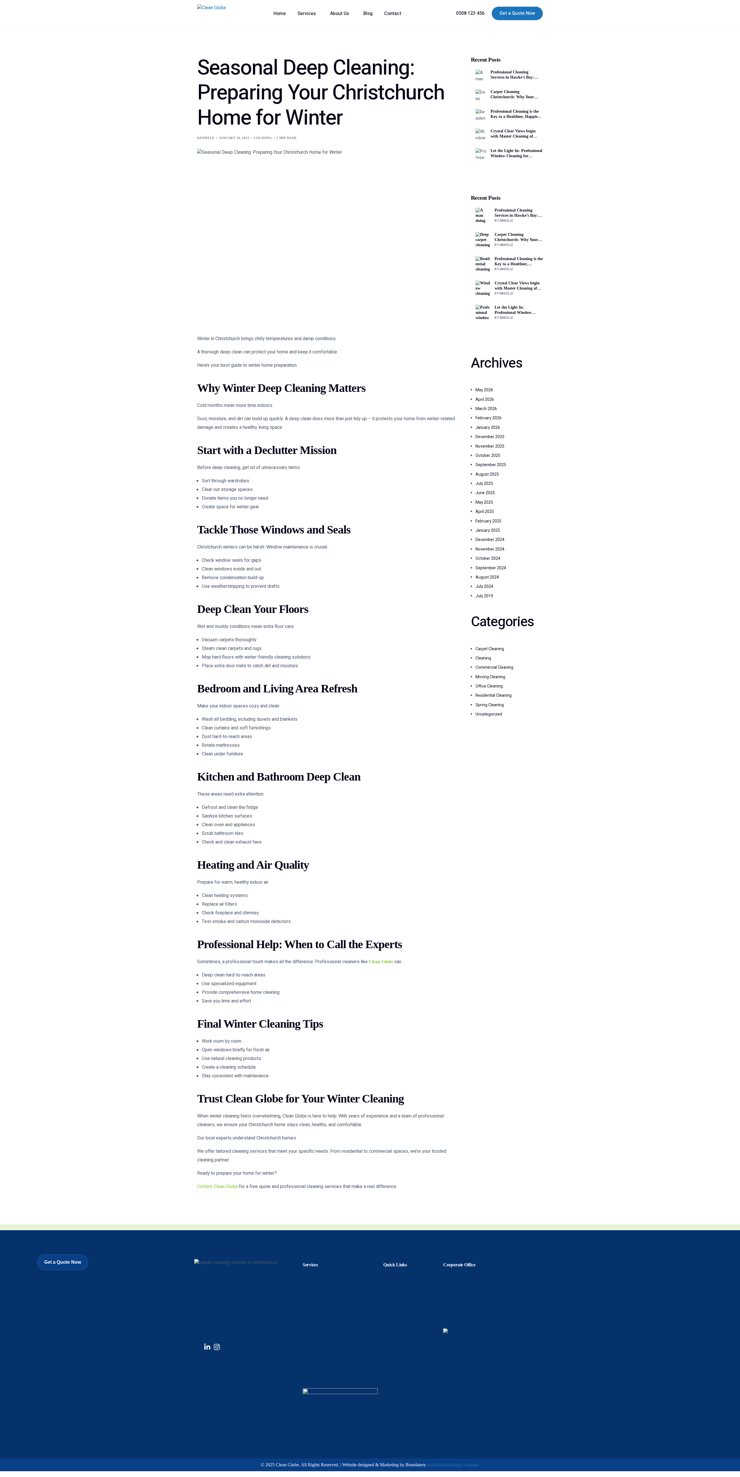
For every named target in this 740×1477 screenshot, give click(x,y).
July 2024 (484, 586)
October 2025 (488, 456)
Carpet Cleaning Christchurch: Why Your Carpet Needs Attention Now (516, 95)
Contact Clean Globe (217, 1186)
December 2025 (490, 437)
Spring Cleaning (490, 705)
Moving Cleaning (490, 677)
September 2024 (491, 568)
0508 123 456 (470, 13)
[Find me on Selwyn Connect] (445, 1331)
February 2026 (489, 418)
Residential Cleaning (494, 695)
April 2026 (485, 399)
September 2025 (491, 465)
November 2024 (490, 549)
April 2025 (485, 512)
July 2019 (484, 596)
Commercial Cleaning (494, 667)
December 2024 (490, 540)
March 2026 (486, 409)
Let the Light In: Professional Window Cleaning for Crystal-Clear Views (516, 154)
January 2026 (488, 428)
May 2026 (484, 390)
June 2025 (485, 493)
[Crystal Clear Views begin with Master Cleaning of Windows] (483, 288)
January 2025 (488, 530)
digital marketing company (455, 1464)
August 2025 (487, 474)
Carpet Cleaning (490, 649)
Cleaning (263, 138)
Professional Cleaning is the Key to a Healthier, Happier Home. (515, 114)
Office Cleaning (489, 686)
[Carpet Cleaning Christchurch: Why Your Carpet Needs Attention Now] (483, 239)
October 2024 (488, 558)
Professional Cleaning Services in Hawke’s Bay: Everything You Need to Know (512, 75)
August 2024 (487, 577)
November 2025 (490, 446)
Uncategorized (489, 714)
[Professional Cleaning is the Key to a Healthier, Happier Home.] (483, 263)
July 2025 (484, 484)
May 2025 (484, 502)
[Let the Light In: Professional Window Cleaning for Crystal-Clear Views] (483, 312)
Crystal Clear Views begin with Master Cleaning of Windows (513, 134)
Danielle (205, 138)
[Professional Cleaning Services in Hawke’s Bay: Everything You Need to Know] (483, 215)
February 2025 (489, 521)
